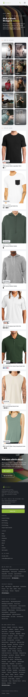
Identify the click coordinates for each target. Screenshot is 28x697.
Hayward (21, 627)
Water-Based (16, 586)
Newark (9, 627)
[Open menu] (24, 2)
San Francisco (5, 633)
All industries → (16, 578)
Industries (4, 538)
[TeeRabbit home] (7, 3)
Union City (14, 627)
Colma (8, 661)
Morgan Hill (13, 642)
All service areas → (6, 685)
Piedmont (21, 635)
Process (3, 588)
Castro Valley (15, 668)
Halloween (4, 610)
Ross (3, 674)
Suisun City (4, 676)
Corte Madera (22, 670)
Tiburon (9, 672)
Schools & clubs (22, 571)
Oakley (9, 668)
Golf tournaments (16, 614)
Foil (7, 588)
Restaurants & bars (14, 569)
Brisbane (4, 661)
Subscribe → (13, 511)
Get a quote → (7, 471)
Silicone (11, 590)
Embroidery (4, 520)
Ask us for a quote (15, 29)
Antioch (20, 666)
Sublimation (23, 586)
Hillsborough (21, 661)
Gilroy (21, 638)
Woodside (12, 663)
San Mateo (15, 653)
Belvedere (15, 672)
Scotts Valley (11, 678)
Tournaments (20, 616)
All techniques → (6, 593)
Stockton (9, 683)
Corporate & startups (19, 576)
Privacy (3, 693)
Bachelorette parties (16, 601)
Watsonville (4, 681)
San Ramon (18, 663)
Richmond (15, 644)
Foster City (10, 657)
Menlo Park (17, 657)
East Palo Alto (5, 659)
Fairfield (21, 674)
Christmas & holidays (16, 608)
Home (4, 13)
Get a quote (4, 550)
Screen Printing (5, 518)
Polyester (17, 590)
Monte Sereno (5, 642)
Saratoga (9, 644)
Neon (19, 588)
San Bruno (11, 655)
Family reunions (5, 601)
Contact (3, 547)
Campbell (9, 638)
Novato (3, 670)
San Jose (22, 629)
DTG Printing (5, 525)
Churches (10, 573)
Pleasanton (17, 631)
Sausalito (15, 670)
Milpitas (17, 629)
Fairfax (7, 674)
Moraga (14, 650)
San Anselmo (22, 672)
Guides (3, 540)
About (3, 543)
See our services (8, 475)
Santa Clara (4, 631)
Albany (23, 633)
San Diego (12, 633)
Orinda (9, 650)
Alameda (4, 638)
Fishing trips (13, 612)
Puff (3, 586)
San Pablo (4, 646)
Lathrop (24, 681)
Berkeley (18, 633)
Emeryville (10, 635)
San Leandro (5, 629)
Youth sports (14, 571)
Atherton (14, 661)
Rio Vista (11, 676)
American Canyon (18, 676)
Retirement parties (20, 610)
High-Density (8, 586)
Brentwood (14, 666)
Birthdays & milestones (7, 603)
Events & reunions (6, 578)
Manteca (4, 683)
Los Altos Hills (10, 640)
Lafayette (4, 650)
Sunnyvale (11, 631)
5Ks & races (17, 603)
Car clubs (13, 616)
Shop (3, 533)
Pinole (9, 646)
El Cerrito (21, 644)
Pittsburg (4, 668)
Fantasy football (5, 616)
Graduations (5, 605)
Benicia (16, 674)
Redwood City (22, 653)
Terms (7, 693)
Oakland (11, 629)
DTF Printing (5, 523)
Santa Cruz (4, 678)
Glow (11, 588)
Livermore (4, 635)
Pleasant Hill (5, 648)
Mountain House (17, 681)
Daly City (20, 650)
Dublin (16, 635)
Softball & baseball (6, 614)
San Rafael (22, 668)
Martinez (20, 646)
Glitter (15, 588)
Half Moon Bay (18, 659)
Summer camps (5, 608)
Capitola (18, 678)
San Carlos (4, 657)
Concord (19, 648)
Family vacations (13, 605)
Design (3, 536)
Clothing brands (6, 571)
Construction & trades (7, 576)
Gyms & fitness (17, 573)
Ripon (14, 683)
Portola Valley (5, 663)
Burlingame (4, 655)
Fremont (4, 627)
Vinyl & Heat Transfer (7, 527)
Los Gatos (17, 640)
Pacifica (11, 659)
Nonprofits (4, 573)
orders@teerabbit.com (7, 558)
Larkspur (4, 672)
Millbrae (17, 655)
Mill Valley (9, 670)
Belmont (23, 655)
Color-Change (5, 590)
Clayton (9, 666)
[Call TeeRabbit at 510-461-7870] (20, 2)
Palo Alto (4, 644)
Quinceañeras (5, 612)
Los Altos (4, 640)
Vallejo (11, 674)
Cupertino (15, 638)
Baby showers (11, 610)
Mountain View (20, 642)
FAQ (3, 545)
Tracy (10, 681)
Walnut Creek (12, 648)
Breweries (22, 569)
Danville (4, 666)
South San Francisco (6, 653)
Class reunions (22, 605)
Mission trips (5, 618)
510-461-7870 (5, 556)
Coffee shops (5, 569)
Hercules (14, 646)
